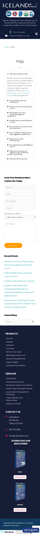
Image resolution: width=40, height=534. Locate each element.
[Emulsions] (19, 345)
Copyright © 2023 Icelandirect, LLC (14, 523)
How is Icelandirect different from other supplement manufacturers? (20, 133)
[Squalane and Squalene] (19, 365)
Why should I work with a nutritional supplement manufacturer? (16, 114)
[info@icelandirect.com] (6, 436)
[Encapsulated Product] (19, 382)
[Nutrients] (19, 342)
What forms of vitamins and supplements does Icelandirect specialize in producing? (18, 152)
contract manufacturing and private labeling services (18, 93)
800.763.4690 (15, 429)
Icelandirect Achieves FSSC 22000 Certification (19, 281)
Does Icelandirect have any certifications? (18, 101)
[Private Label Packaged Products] (19, 388)
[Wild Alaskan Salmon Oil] (19, 355)
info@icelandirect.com (19, 436)
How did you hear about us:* (13, 214)
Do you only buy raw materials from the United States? (21, 127)
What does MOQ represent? (18, 159)
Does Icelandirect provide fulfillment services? (21, 146)
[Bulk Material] (19, 378)
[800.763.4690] (6, 429)
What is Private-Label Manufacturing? (16, 139)
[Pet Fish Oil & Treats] (19, 352)
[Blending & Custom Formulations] (19, 385)
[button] (36, 34)
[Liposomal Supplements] (19, 359)
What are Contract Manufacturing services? (21, 107)
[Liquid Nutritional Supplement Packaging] (19, 393)
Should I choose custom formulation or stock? (21, 121)
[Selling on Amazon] (19, 404)
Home (6, 47)
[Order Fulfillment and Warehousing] (19, 399)
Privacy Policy (14, 525)
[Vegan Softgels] (19, 362)
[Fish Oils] (19, 338)
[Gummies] (19, 348)
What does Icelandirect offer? (19, 74)
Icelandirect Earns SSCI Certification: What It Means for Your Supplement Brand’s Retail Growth (19, 265)
